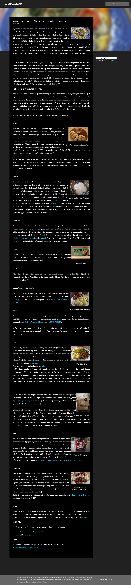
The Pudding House (79, 495)
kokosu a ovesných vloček (24, 238)
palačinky (56, 203)
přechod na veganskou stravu (23, 547)
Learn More (103, 580)
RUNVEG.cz (13, 4)
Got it (111, 580)
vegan (36, 547)
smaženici (34, 363)
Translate (111, 60)
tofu (43, 366)
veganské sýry (26, 401)
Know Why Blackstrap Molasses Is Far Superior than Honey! (59, 460)
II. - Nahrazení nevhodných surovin (30, 532)
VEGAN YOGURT (55, 322)
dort (86, 517)
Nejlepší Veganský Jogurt (34, 322)
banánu (58, 486)
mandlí (43, 238)
